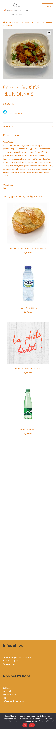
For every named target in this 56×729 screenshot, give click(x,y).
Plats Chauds (31, 22)
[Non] (52, 721)
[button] (49, 33)
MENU (16, 22)
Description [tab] (8, 126)
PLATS (22, 22)
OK (25, 725)
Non (32, 725)
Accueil (9, 22)
